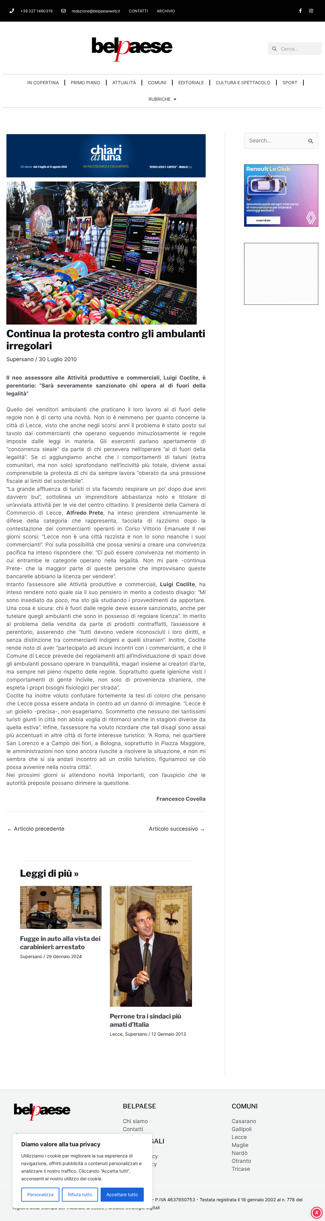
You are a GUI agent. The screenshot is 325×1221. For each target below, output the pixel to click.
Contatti (133, 1129)
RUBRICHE (159, 99)
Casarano (244, 1121)
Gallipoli (242, 1129)
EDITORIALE (191, 82)
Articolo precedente (35, 829)
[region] (82, 1171)
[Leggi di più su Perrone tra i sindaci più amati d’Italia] (151, 946)
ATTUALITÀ (124, 82)
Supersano (20, 359)
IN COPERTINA (43, 82)
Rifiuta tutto (80, 1194)
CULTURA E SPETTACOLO (243, 82)
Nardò (240, 1153)
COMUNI (157, 82)
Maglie (240, 1145)
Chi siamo (135, 1121)
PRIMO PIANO (85, 82)
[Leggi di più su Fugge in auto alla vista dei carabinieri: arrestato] (61, 907)
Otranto (241, 1161)
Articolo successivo (177, 829)
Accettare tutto (122, 1194)
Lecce (116, 1034)
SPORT (289, 82)
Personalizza (40, 1194)
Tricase (241, 1169)
